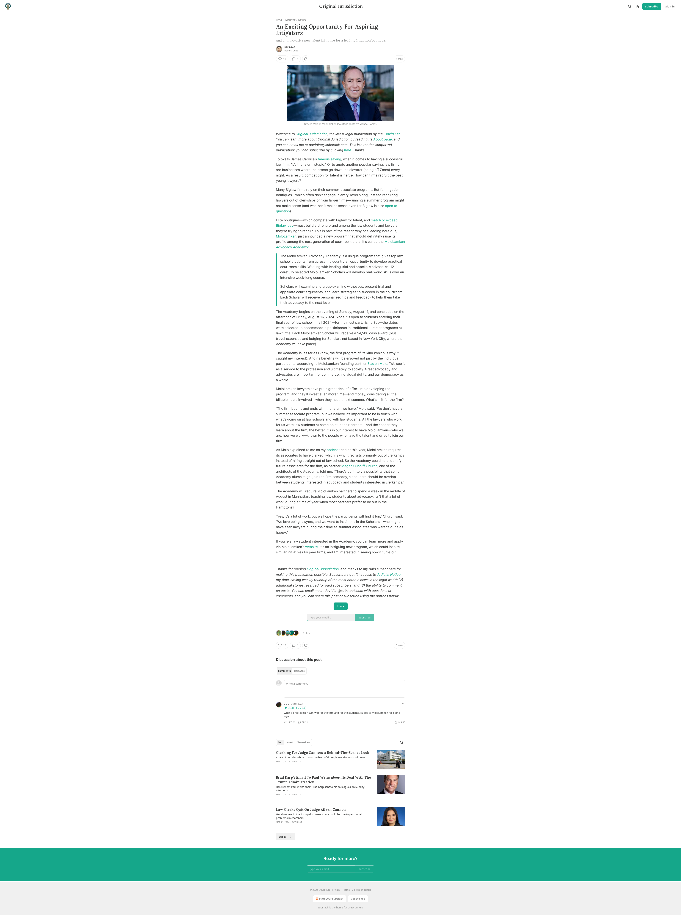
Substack (323, 907)
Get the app (358, 898)
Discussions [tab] (303, 742)
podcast (333, 450)
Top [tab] (280, 742)
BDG (286, 703)
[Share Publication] (637, 6)
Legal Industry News (291, 20)
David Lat (289, 47)
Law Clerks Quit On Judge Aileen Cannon (311, 809)
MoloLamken (286, 236)
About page (382, 139)
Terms (346, 889)
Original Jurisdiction (312, 134)
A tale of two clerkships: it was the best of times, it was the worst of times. (321, 757)
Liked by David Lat (296, 708)
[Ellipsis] (403, 703)
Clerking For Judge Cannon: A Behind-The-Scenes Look (322, 752)
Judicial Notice (389, 575)
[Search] (629, 6)
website (311, 547)
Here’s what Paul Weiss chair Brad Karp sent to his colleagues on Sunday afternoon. (320, 788)
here (347, 150)
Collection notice (362, 889)
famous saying (329, 159)
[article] (340, 760)
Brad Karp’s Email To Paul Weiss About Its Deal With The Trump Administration (323, 779)
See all (283, 836)
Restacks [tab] (299, 671)
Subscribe (651, 6)
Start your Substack (331, 898)
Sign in (670, 6)
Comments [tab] (284, 671)
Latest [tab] (289, 742)
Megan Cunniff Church (359, 466)
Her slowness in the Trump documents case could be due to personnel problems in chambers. (319, 816)
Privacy (336, 889)
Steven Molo (377, 364)
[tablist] (291, 670)
